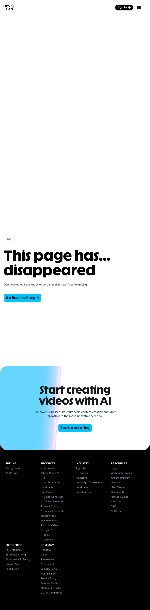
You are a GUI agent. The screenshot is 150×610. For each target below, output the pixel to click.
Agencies (81, 468)
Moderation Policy (51, 588)
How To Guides (119, 497)
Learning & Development (90, 482)
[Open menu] (139, 7)
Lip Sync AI (47, 530)
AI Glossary (117, 511)
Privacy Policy (48, 578)
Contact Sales (13, 564)
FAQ (113, 506)
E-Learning (82, 473)
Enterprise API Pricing (18, 559)
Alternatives (47, 559)
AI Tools (45, 535)
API (43, 478)
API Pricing (11, 473)
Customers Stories (121, 473)
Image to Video (49, 520)
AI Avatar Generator (52, 501)
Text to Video (48, 516)
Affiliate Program (120, 478)
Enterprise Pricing (15, 554)
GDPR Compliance (51, 592)
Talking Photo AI (50, 473)
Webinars (116, 482)
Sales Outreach (84, 492)
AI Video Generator (52, 497)
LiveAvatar (47, 492)
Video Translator (50, 482)
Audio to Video (49, 525)
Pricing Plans (12, 468)
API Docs (116, 501)
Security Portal (49, 569)
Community (117, 492)
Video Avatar (48, 468)
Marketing (81, 478)
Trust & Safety (48, 573)
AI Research (48, 564)
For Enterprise (13, 550)
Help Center (118, 487)
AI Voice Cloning (50, 506)
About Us (46, 550)
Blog (113, 468)
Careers (45, 554)
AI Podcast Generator (53, 511)
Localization (47, 487)
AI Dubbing (47, 539)
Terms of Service (50, 583)
